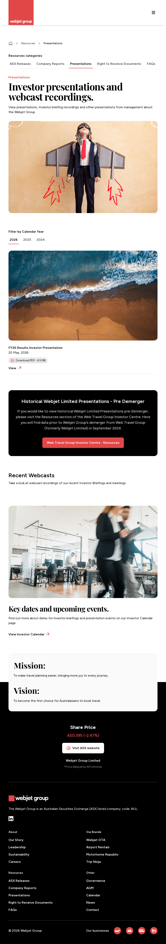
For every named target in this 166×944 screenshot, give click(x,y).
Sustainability (19, 854)
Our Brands (93, 832)
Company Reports (22, 888)
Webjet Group (31, 930)
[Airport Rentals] (129, 930)
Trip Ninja (93, 862)
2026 (14, 240)
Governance (95, 881)
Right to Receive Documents (31, 902)
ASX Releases (19, 881)
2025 (27, 240)
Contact (92, 910)
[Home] (11, 43)
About (13, 832)
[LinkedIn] (11, 818)
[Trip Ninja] (153, 930)
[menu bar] (153, 12)
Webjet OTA (95, 840)
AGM (90, 888)
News (90, 902)
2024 (41, 240)
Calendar (93, 895)
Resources (28, 43)
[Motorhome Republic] (141, 930)
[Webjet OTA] (117, 930)
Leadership (17, 847)
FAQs (13, 910)
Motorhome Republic (102, 854)
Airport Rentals (98, 847)
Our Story (16, 840)
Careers (15, 862)
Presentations (19, 895)
